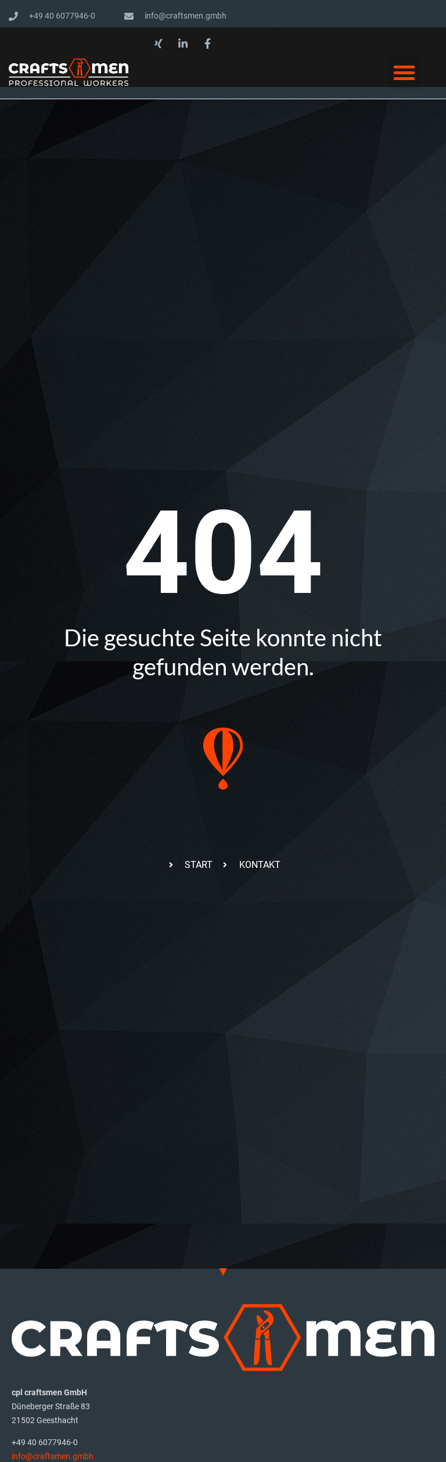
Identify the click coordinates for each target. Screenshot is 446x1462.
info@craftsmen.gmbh (52, 1456)
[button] (404, 72)
